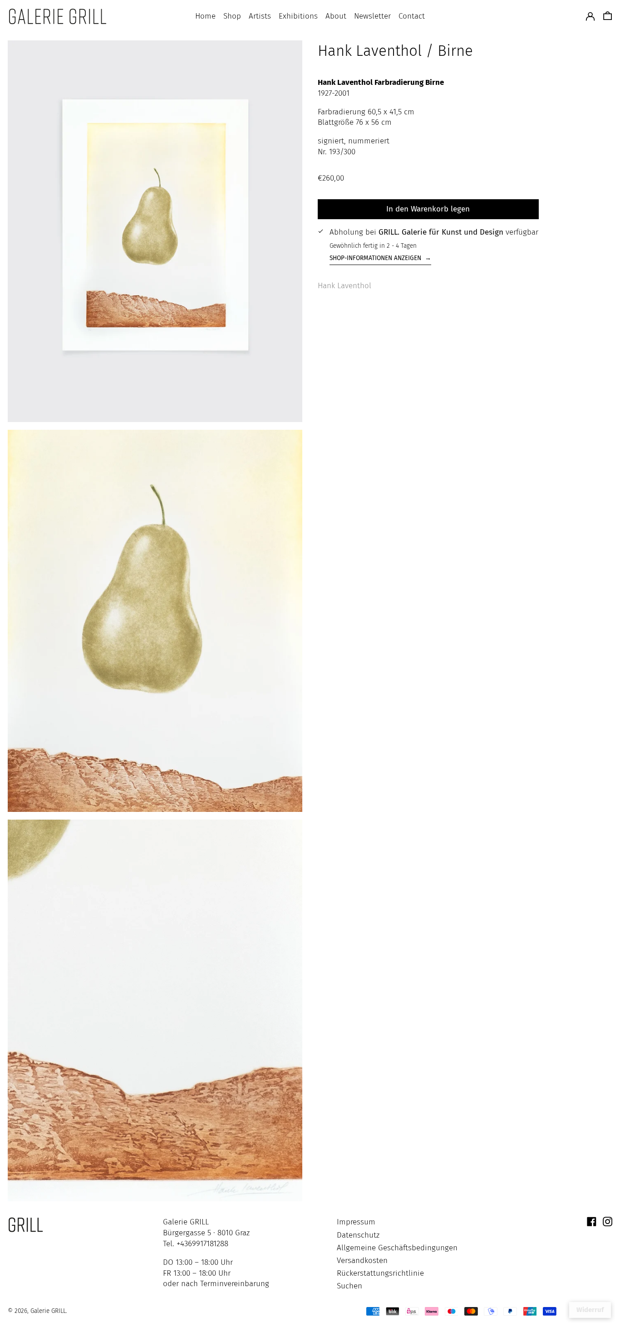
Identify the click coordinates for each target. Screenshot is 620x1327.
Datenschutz (358, 1235)
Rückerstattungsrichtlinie (380, 1273)
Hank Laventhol (344, 285)
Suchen (349, 1286)
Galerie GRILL (48, 1311)
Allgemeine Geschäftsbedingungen (397, 1248)
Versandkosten (362, 1260)
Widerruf (590, 1310)
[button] (607, 16)
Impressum (356, 1222)
